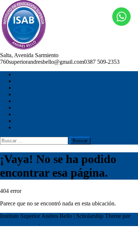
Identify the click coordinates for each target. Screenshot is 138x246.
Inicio (21, 74)
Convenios (27, 121)
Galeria (23, 101)
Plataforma (27, 114)
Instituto (24, 87)
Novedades (28, 94)
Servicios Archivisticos (41, 127)
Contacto (25, 107)
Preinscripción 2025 (38, 81)
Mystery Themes (19, 222)
